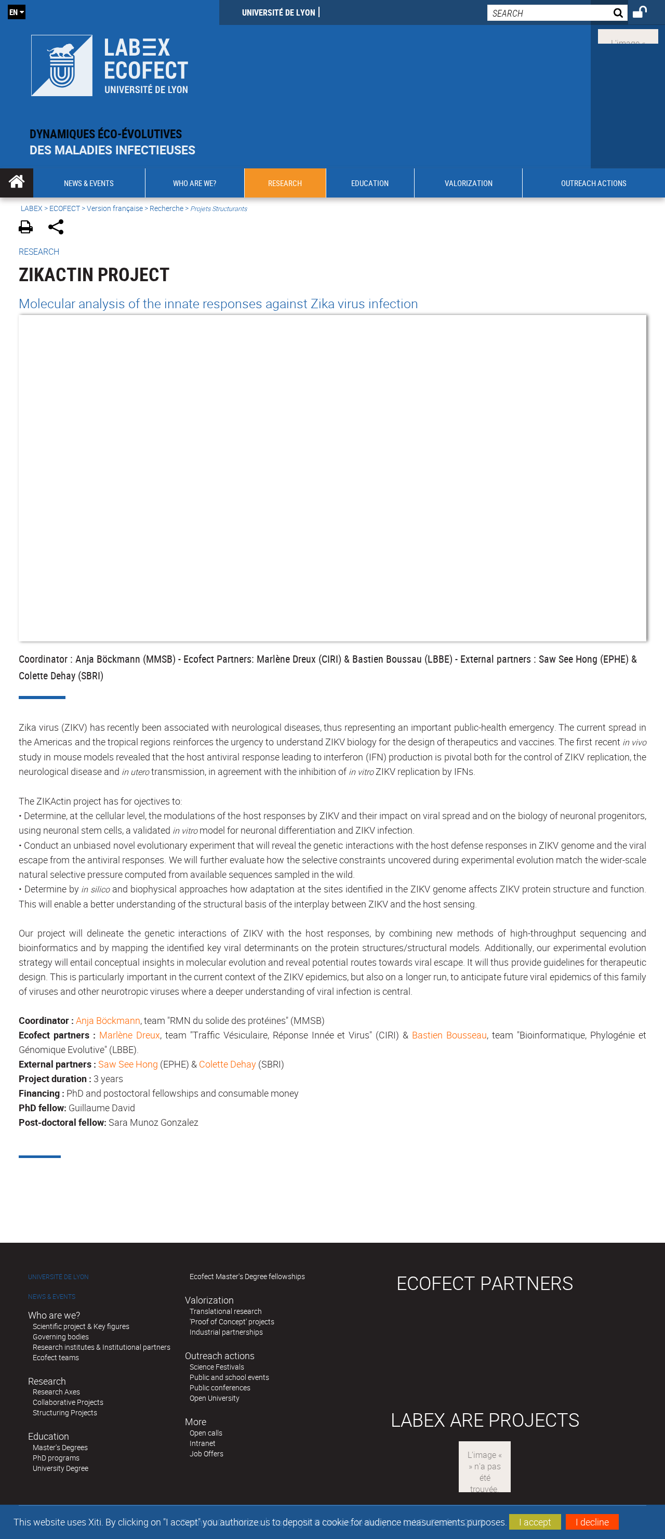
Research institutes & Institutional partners (101, 1347)
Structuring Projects (65, 1412)
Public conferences (220, 1387)
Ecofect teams (56, 1357)
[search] (557, 13)
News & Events (51, 1296)
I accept (535, 1522)
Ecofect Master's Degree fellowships (247, 1276)
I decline (592, 1522)
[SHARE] (59, 228)
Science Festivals (217, 1367)
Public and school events (229, 1377)
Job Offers (206, 1453)
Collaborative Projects (68, 1402)
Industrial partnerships (226, 1332)
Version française (115, 208)
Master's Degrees (60, 1447)
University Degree (60, 1468)
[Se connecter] (646, 13)
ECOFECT (64, 208)
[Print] (29, 228)
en (13, 12)
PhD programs (56, 1458)
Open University (215, 1398)
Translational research (226, 1311)
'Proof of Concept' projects (232, 1321)
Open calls (206, 1433)
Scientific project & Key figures (81, 1326)
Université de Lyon (278, 12)
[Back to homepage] (109, 63)
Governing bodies (61, 1336)
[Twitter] (628, 35)
